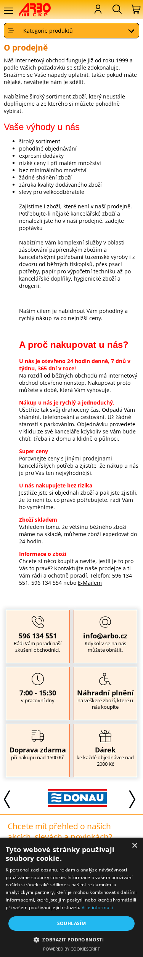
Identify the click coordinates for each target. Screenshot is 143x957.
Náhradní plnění (105, 692)
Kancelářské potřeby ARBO (40, 9)
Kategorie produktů (48, 30)
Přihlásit (97, 9)
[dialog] (71, 897)
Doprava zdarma (38, 749)
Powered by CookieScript (71, 949)
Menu (8, 10)
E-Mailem (90, 582)
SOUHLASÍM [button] (71, 923)
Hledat (116, 9)
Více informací (97, 907)
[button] (71, 939)
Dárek (105, 749)
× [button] (134, 846)
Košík (135, 9)
